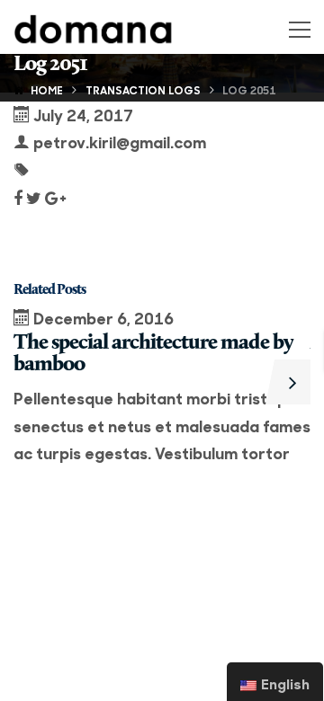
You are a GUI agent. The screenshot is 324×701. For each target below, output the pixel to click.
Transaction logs (143, 90)
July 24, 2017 (83, 114)
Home (47, 90)
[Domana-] (94, 26)
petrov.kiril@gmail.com (119, 141)
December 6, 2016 (103, 317)
